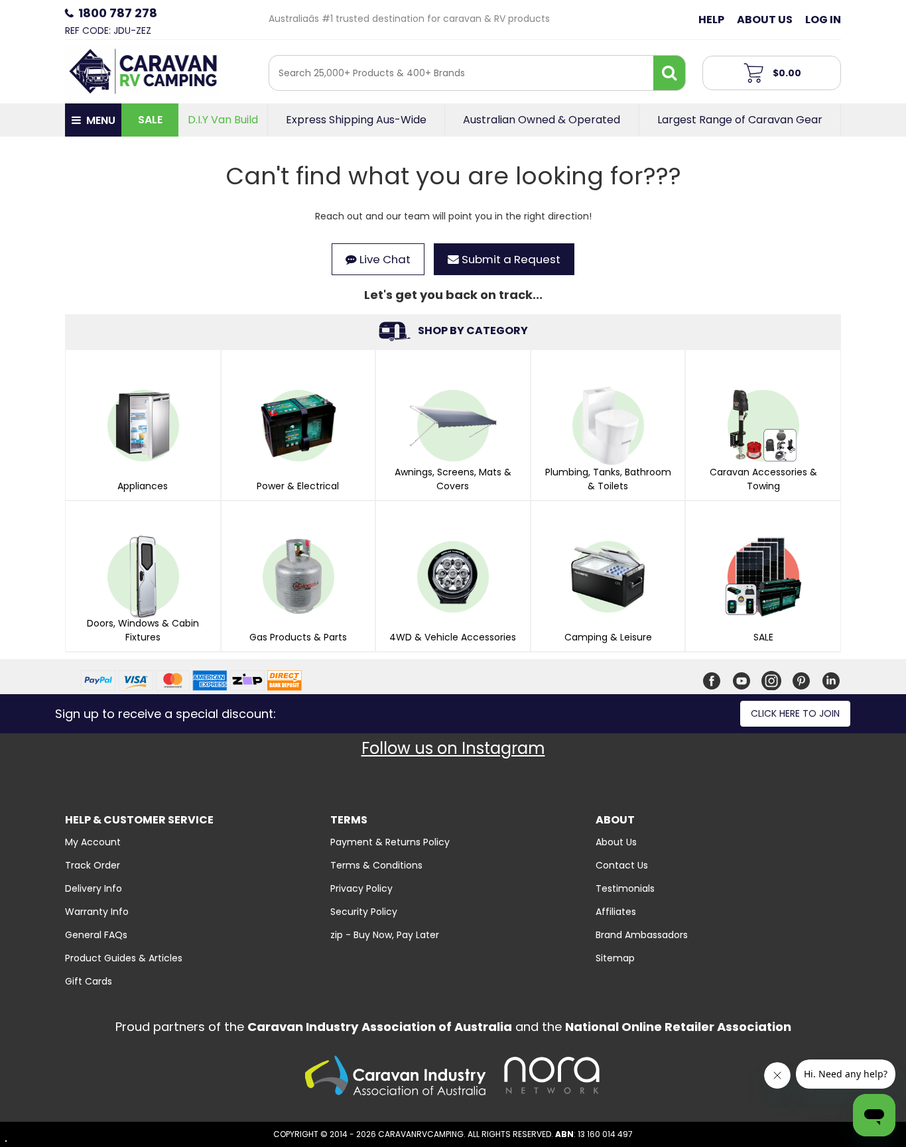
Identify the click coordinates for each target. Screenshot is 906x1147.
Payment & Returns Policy (390, 842)
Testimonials (625, 888)
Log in (823, 19)
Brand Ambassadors (642, 934)
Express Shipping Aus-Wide (356, 120)
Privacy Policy (361, 888)
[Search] (669, 73)
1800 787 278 (117, 13)
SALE (150, 119)
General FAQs (96, 934)
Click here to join (795, 713)
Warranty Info (97, 911)
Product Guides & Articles (123, 958)
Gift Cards (88, 981)
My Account (93, 842)
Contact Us (622, 865)
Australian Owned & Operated (541, 120)
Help (711, 19)
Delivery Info (93, 888)
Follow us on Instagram (453, 748)
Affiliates (616, 911)
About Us (765, 19)
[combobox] (461, 73)
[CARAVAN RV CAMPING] (143, 70)
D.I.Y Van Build (223, 120)
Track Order (92, 865)
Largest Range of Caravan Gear (739, 120)
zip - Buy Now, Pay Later (384, 934)
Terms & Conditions (376, 865)
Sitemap (615, 958)
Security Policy (363, 911)
